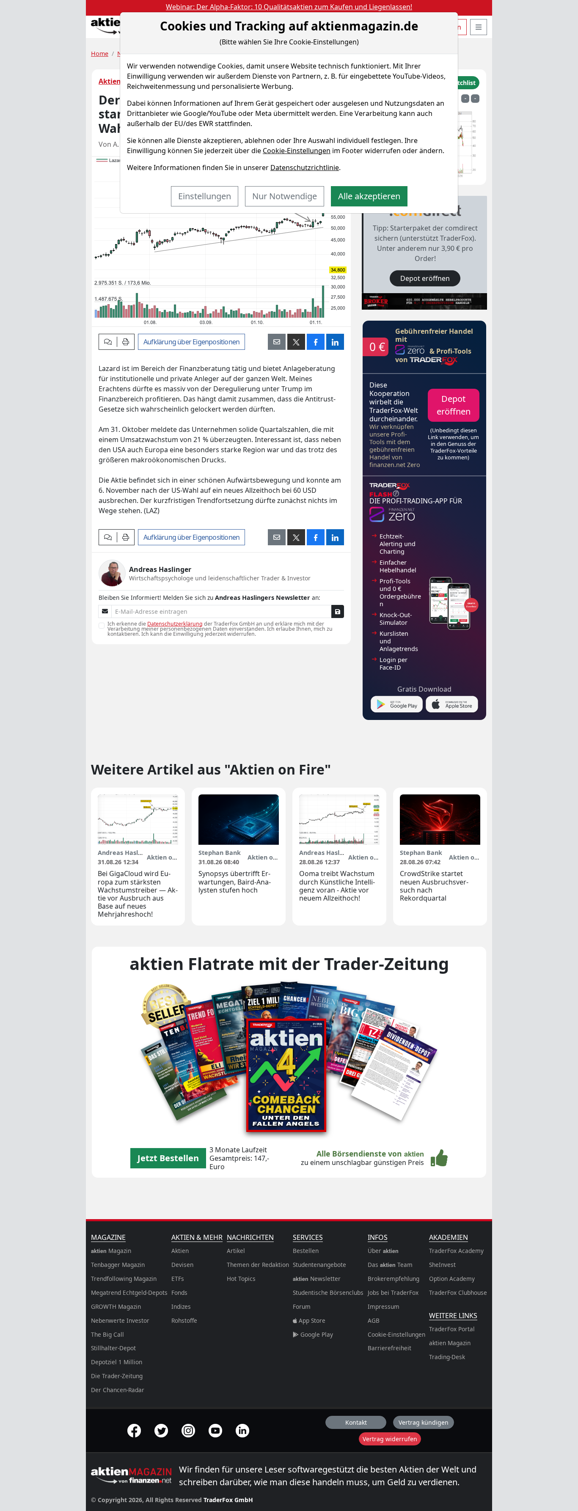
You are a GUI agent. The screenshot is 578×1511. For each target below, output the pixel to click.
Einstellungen (204, 196)
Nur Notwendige (284, 196)
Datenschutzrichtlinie (304, 167)
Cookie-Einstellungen (296, 150)
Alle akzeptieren (369, 196)
